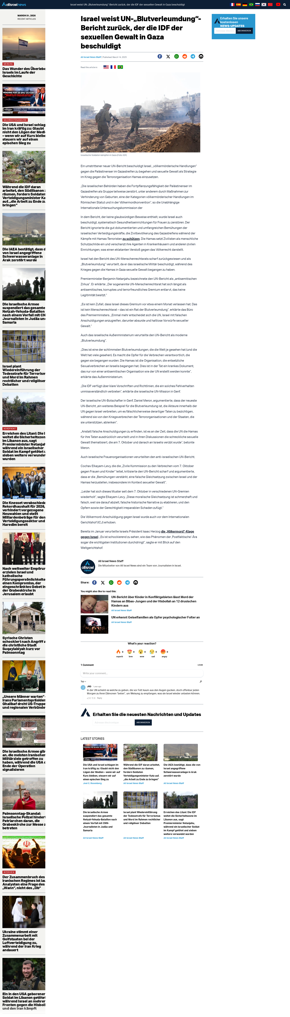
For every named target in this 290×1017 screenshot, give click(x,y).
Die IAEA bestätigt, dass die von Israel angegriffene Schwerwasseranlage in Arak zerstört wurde (25, 254)
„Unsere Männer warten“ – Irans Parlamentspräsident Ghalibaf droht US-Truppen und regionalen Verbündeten (26, 702)
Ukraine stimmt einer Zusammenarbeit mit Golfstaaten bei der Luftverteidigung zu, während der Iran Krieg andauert (21, 940)
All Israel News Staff (91, 57)
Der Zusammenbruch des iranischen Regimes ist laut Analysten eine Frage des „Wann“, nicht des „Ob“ (25, 882)
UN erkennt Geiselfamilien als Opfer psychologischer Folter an (155, 617)
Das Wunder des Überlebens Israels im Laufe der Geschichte (26, 72)
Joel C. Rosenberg (92, 783)
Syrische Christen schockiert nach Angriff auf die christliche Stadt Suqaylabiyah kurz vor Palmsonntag (25, 645)
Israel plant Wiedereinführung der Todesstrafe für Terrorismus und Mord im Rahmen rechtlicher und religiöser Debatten (26, 375)
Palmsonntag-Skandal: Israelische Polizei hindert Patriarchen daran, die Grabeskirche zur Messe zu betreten (25, 820)
